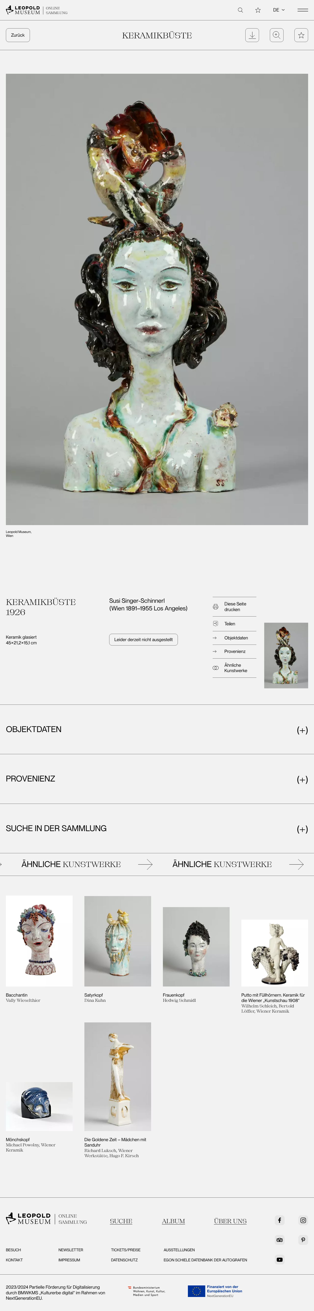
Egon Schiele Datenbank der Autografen (205, 1260)
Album (173, 1220)
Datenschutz (124, 1260)
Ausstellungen (179, 1250)
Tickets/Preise (126, 1250)
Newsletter (70, 1250)
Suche (121, 1220)
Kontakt (14, 1260)
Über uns (230, 1220)
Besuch (13, 1250)
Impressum (69, 1260)
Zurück (18, 35)
